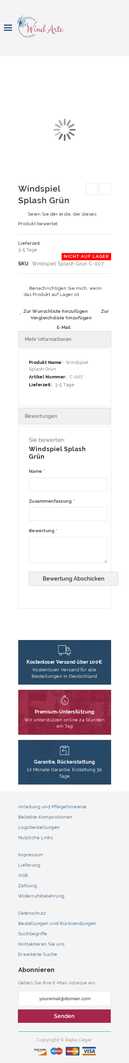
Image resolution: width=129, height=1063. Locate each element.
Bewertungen (41, 416)
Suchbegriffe (32, 933)
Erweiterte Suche (37, 954)
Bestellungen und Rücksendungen (57, 923)
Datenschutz (32, 913)
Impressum (30, 854)
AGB (23, 875)
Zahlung (27, 885)
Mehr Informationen (48, 339)
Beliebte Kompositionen (45, 817)
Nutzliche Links (35, 837)
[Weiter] (105, 189)
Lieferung (29, 865)
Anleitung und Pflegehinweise (52, 806)
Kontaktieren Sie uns (41, 944)
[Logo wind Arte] (35, 26)
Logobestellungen (39, 827)
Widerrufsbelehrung (41, 896)
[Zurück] (92, 189)
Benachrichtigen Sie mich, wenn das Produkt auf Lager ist (63, 291)
